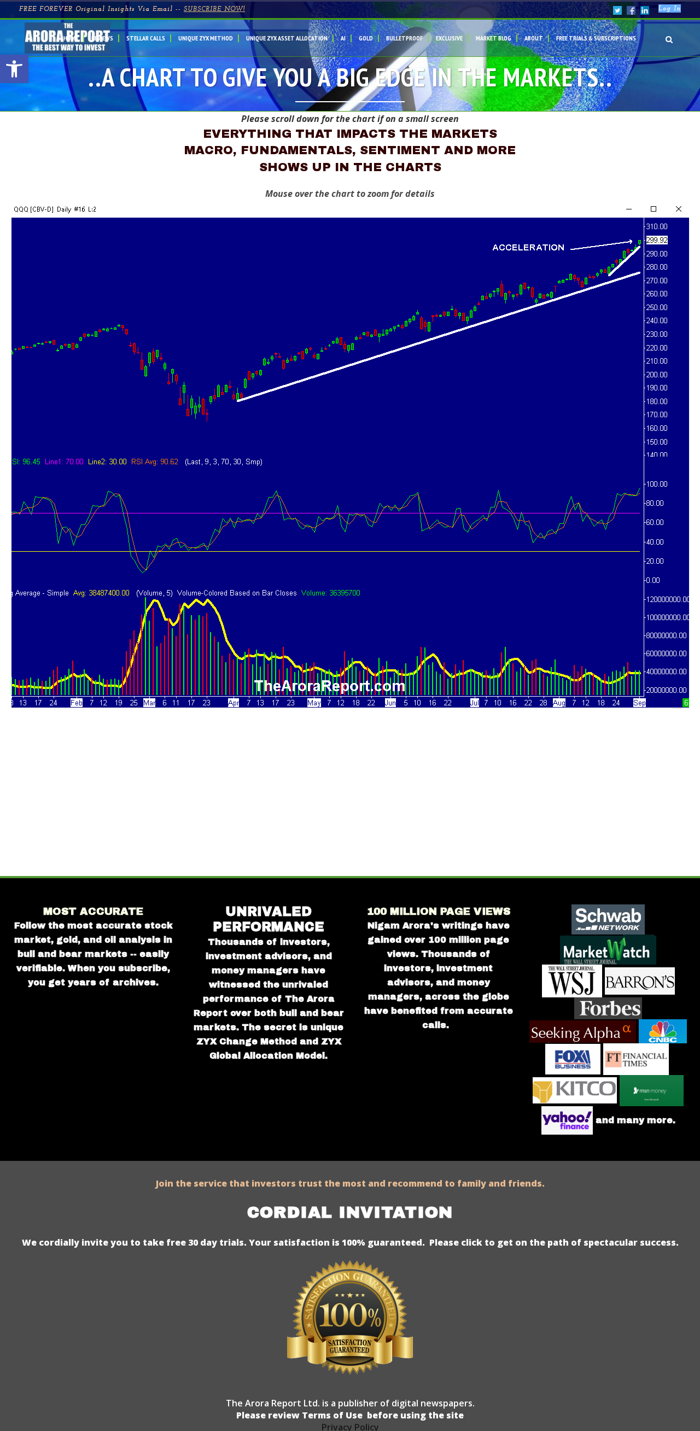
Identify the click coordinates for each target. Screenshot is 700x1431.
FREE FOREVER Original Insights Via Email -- (132, 9)
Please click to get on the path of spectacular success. (554, 1242)
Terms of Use (331, 1415)
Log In (669, 8)
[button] (14, 69)
